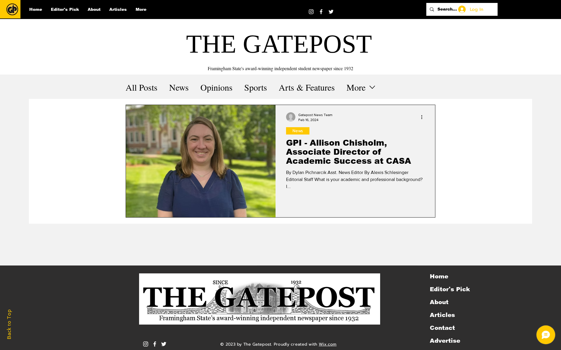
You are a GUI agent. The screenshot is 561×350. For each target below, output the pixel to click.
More (356, 87)
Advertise (445, 340)
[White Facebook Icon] (154, 344)
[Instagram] (311, 11)
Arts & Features (307, 87)
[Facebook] (321, 11)
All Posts (141, 87)
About (439, 302)
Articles (442, 315)
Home (439, 276)
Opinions (216, 87)
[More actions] (423, 116)
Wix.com (328, 344)
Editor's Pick (450, 289)
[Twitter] (331, 11)
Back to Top (9, 324)
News (179, 87)
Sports (255, 87)
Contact (442, 328)
